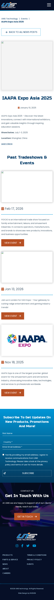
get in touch (25, 516)
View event (11, 242)
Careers (6, 573)
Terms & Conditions (36, 555)
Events (30, 564)
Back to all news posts (22, 32)
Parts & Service (10, 559)
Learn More (6, 143)
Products (8, 555)
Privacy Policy (34, 559)
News (5, 564)
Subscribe (28, 473)
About (6, 568)
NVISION (33, 593)
